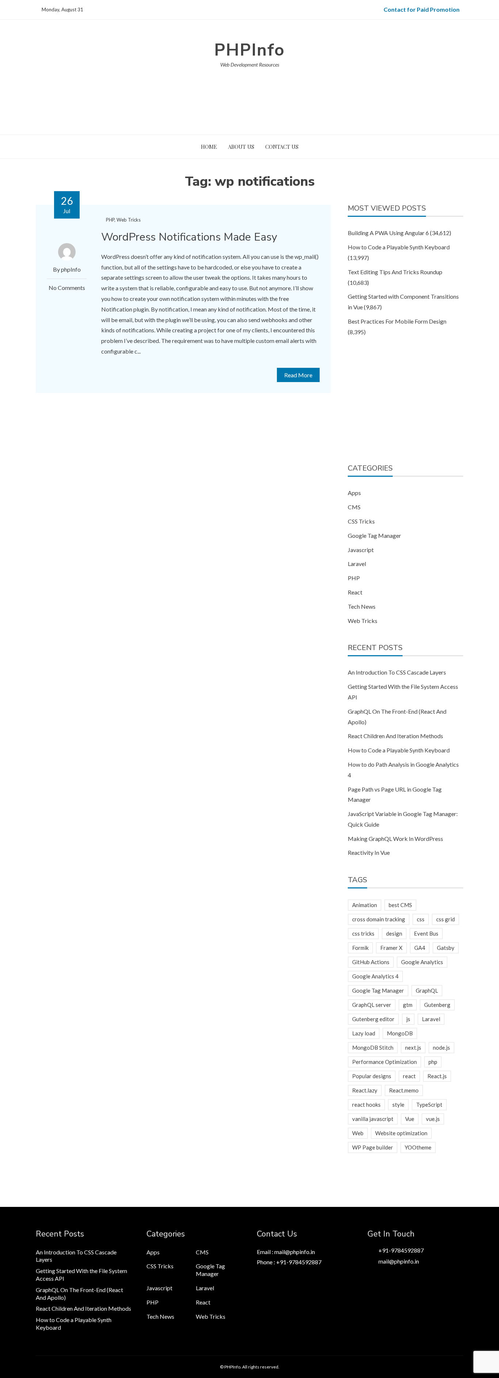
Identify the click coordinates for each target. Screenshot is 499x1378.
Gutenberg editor (373, 1019)
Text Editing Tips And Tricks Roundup (395, 271)
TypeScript (429, 1104)
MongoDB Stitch (372, 1047)
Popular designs (371, 1076)
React (355, 592)
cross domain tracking (378, 919)
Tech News (362, 606)
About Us (241, 146)
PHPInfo (249, 49)
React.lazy (364, 1090)
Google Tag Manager (374, 535)
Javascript (361, 549)
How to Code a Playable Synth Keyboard (399, 246)
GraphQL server (371, 1004)
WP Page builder (372, 1147)
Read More (298, 374)
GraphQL (427, 990)
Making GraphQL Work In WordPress (395, 838)
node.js (441, 1047)
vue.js (433, 1118)
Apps (354, 492)
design (394, 933)
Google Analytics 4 (375, 976)
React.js (437, 1076)
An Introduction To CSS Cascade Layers (397, 672)
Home (209, 146)
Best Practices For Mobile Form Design (397, 321)
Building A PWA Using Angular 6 (388, 232)
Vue (409, 1118)
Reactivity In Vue (369, 852)
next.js (413, 1047)
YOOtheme (418, 1147)
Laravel (357, 563)
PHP (110, 220)
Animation (364, 905)
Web (357, 1133)
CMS (354, 506)
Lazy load (363, 1033)
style (398, 1104)
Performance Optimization (384, 1061)
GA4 (419, 947)
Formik (360, 947)
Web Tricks (129, 220)
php (432, 1061)
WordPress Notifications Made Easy (189, 237)
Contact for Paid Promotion (422, 9)
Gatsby (445, 947)
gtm (407, 1004)
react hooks (366, 1104)
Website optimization (401, 1133)
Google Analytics (422, 962)
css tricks (363, 933)
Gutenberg (437, 1004)
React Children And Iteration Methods (395, 735)
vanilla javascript (372, 1118)
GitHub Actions (370, 962)
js (408, 1019)
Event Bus (426, 933)
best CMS (400, 905)
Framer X (391, 947)
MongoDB (400, 1033)
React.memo (404, 1090)
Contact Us (281, 146)
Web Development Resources (249, 64)
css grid (445, 919)
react (409, 1076)
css (420, 919)
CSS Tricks (361, 521)
